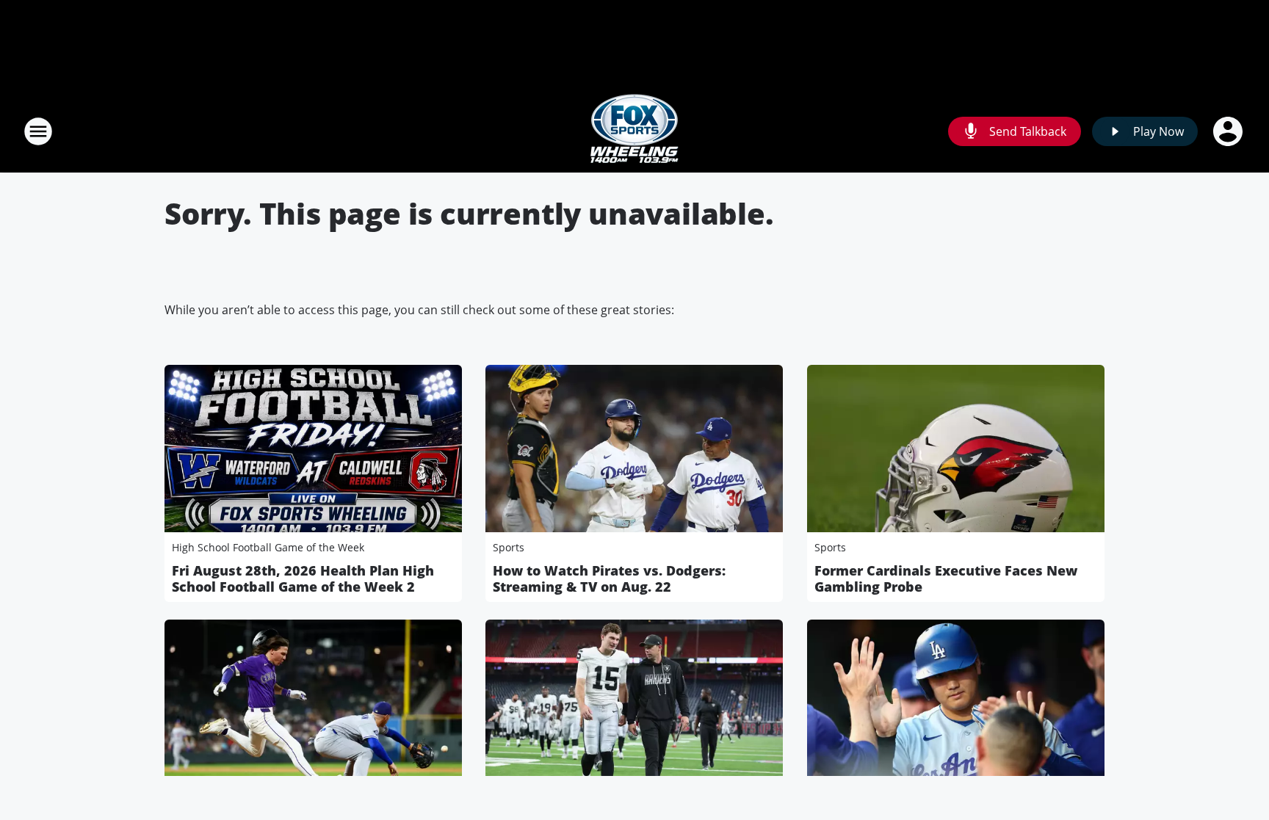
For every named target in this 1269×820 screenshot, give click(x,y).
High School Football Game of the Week (268, 547)
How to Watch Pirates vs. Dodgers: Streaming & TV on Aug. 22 (609, 578)
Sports (508, 547)
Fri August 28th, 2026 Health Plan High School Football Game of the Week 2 (303, 578)
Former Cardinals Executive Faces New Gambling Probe (945, 578)
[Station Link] (635, 131)
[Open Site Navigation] (38, 131)
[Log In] (1229, 131)
